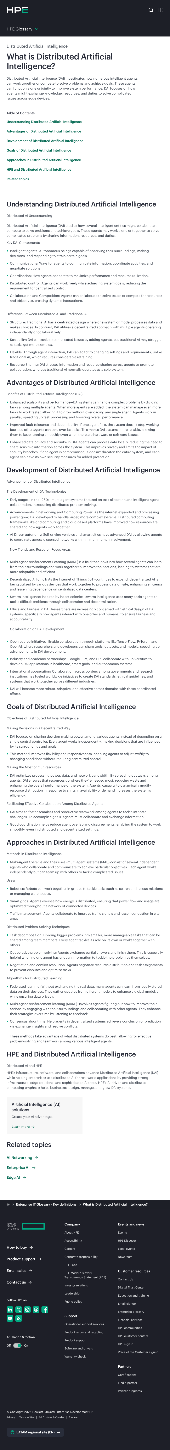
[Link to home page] (8, 1204)
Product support (75, 1340)
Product (21, 1259)
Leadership (72, 1293)
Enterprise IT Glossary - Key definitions (46, 1204)
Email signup (127, 1303)
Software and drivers (78, 1348)
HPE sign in (125, 1344)
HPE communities (130, 1328)
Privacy (11, 1417)
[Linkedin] (10, 1309)
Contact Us (125, 1279)
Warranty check (75, 1356)
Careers (69, 1249)
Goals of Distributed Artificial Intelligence (39, 150)
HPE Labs (70, 1265)
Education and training (133, 1295)
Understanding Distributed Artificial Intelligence (44, 122)
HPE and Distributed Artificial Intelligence (39, 169)
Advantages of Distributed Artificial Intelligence (44, 131)
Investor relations (76, 1285)
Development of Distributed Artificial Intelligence (45, 141)
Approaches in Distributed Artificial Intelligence (44, 160)
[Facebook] (44, 1309)
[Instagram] (27, 1309)
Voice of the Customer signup (138, 1352)
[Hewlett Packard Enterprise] (17, 10)
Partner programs (130, 1391)
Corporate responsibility (80, 1257)
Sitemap (74, 1417)
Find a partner (127, 1383)
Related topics (18, 179)
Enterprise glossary (131, 1312)
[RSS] (18, 1318)
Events (122, 1232)
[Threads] (36, 1309)
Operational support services (84, 1324)
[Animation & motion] (17, 1345)
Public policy (73, 1301)
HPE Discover (127, 1240)
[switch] (15, 1345)
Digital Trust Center (131, 1287)
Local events (126, 1249)
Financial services (130, 1320)
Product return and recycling (83, 1332)
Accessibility (73, 1240)
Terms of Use (26, 1417)
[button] (151, 10)
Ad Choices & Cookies (51, 1417)
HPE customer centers (133, 1336)
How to (17, 1247)
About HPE (71, 1232)
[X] (18, 1309)
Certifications (127, 1375)
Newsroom (125, 1257)
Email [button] (16, 1270)
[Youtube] (10, 1318)
